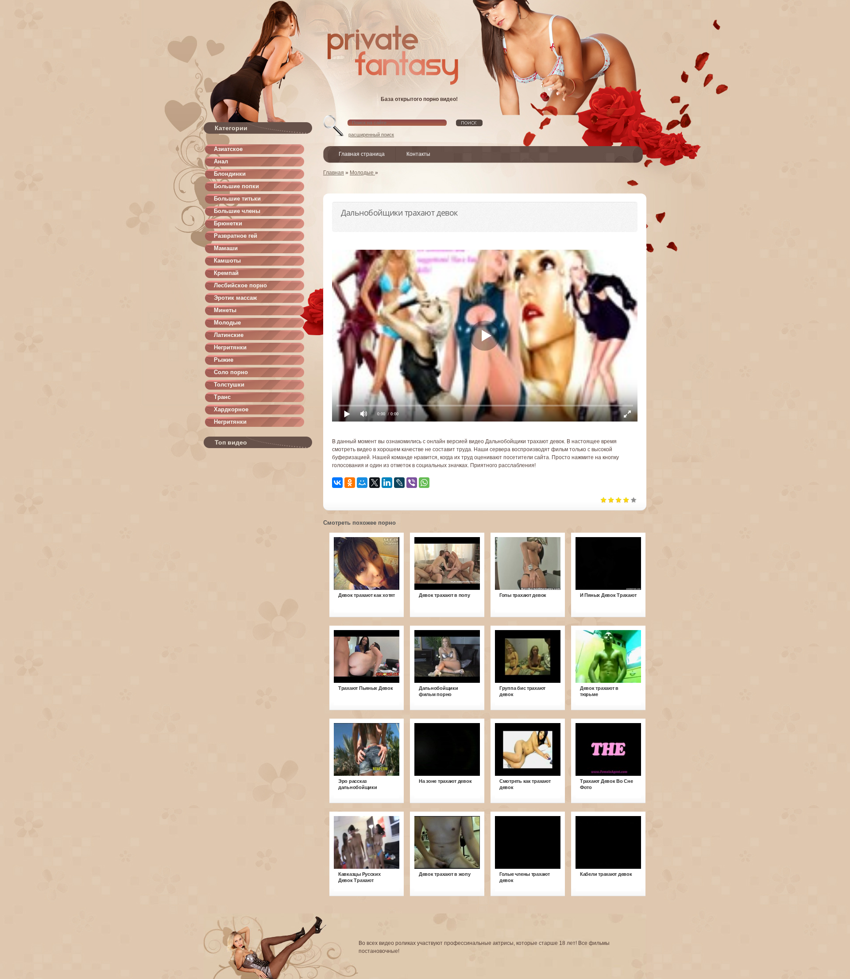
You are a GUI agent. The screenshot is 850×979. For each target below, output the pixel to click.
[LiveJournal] (399, 482)
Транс (222, 397)
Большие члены (237, 211)
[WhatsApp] (424, 482)
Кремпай (226, 273)
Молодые (227, 322)
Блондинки (230, 173)
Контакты (418, 154)
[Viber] (411, 482)
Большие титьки (237, 198)
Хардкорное (231, 409)
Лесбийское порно (240, 285)
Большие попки (236, 186)
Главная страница (362, 154)
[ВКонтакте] (337, 482)
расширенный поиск (371, 134)
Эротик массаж (235, 297)
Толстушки (229, 384)
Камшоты (227, 260)
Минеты (225, 310)
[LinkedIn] (387, 482)
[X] (374, 482)
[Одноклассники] (349, 482)
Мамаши (226, 248)
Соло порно (231, 372)
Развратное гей (235, 235)
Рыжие (223, 359)
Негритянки (230, 347)
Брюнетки (228, 223)
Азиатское (228, 149)
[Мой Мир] (362, 482)
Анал (221, 161)
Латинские (228, 335)
